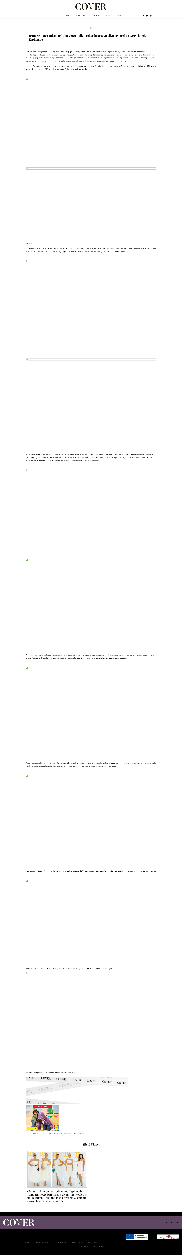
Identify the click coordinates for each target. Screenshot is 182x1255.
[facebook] (143, 15)
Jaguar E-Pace (72, 1133)
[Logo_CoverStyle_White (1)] (19, 1219)
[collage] (57, 1151)
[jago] (91, 28)
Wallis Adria (80, 1133)
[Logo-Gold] (91, 3)
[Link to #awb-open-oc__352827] (155, 15)
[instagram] (151, 15)
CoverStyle (51, 1133)
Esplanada (63, 1133)
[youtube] (147, 15)
